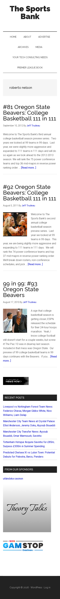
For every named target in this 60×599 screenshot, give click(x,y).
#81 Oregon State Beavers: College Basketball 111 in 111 (29, 112)
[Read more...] (28, 167)
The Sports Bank (30, 12)
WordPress (36, 587)
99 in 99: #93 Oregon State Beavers (21, 289)
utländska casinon (13, 478)
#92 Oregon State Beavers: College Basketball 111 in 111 (29, 192)
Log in (47, 587)
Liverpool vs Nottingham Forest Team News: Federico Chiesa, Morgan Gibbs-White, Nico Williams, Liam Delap (28, 411)
